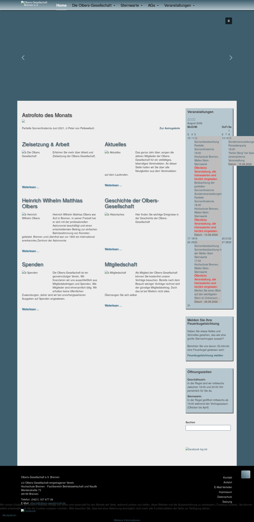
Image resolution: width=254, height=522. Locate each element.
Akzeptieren (9, 515)
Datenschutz (224, 497)
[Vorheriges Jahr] (188, 119)
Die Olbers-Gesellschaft (92, 5)
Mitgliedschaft (121, 264)
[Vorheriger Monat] (190, 119)
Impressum (225, 492)
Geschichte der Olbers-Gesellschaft (132, 203)
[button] (228, 20)
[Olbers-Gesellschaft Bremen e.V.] (36, 3)
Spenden (32, 264)
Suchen (190, 422)
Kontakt (227, 477)
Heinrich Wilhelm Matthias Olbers (52, 203)
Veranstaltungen (178, 5)
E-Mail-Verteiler (223, 487)
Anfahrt (228, 482)
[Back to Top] (245, 474)
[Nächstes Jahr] (193, 119)
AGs (152, 5)
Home (61, 5)
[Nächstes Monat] (195, 119)
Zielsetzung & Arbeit (45, 144)
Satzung (227, 501)
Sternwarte (130, 5)
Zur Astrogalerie (170, 128)
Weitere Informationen (127, 520)
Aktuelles (115, 144)
